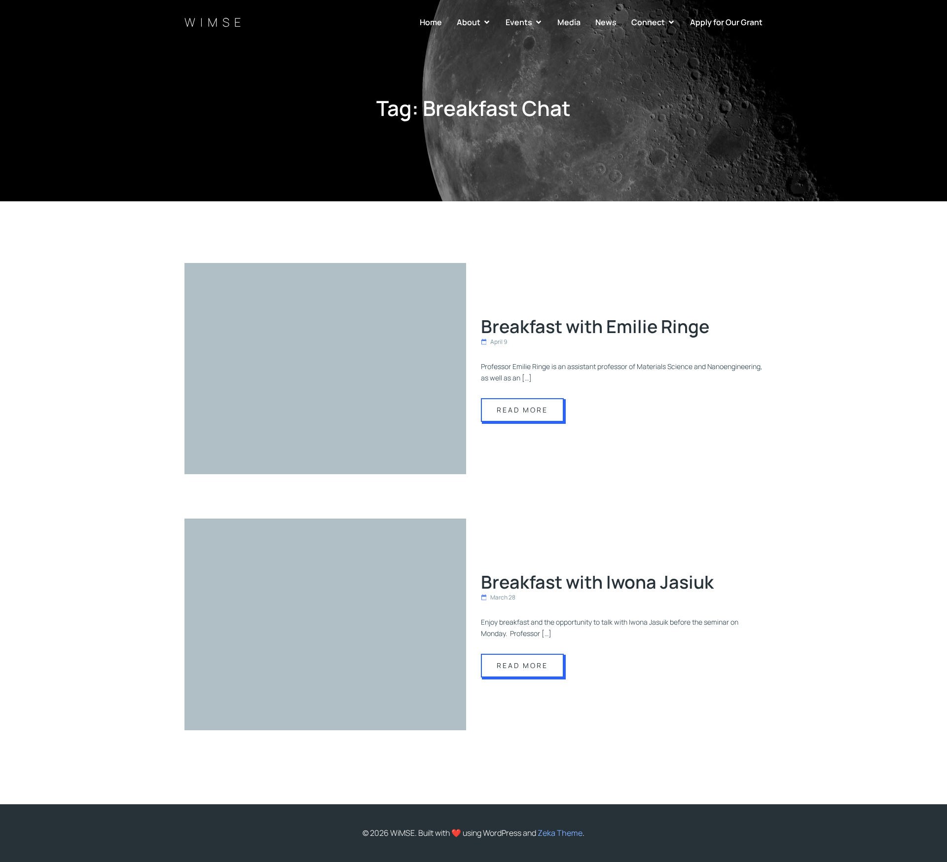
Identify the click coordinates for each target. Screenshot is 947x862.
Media (569, 22)
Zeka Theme (560, 832)
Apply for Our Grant (726, 22)
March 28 (502, 597)
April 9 (498, 341)
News (606, 22)
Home (431, 22)
